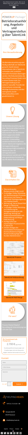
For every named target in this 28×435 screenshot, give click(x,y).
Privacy (11, 428)
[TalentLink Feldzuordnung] (14, 275)
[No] (26, 5)
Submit (18, 384)
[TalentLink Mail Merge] (14, 295)
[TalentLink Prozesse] (14, 255)
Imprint (6, 428)
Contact (17, 428)
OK (14, 7)
